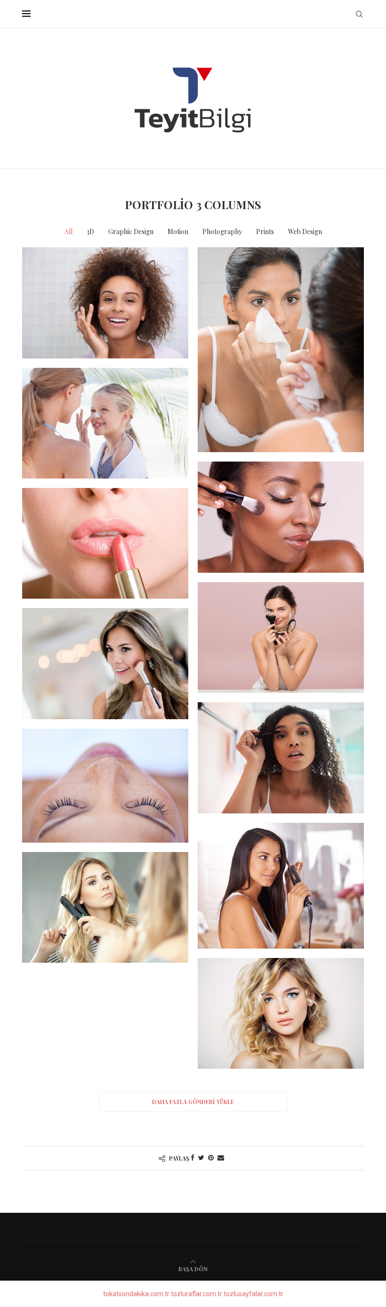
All (68, 231)
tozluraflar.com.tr (196, 1294)
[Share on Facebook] (192, 1157)
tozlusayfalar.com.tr (253, 1294)
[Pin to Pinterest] (211, 1157)
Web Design (305, 231)
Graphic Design (130, 231)
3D (90, 231)
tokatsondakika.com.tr (136, 1294)
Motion (178, 231)
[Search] (359, 14)
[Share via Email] (220, 1157)
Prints (265, 231)
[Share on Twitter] (201, 1157)
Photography (222, 231)
